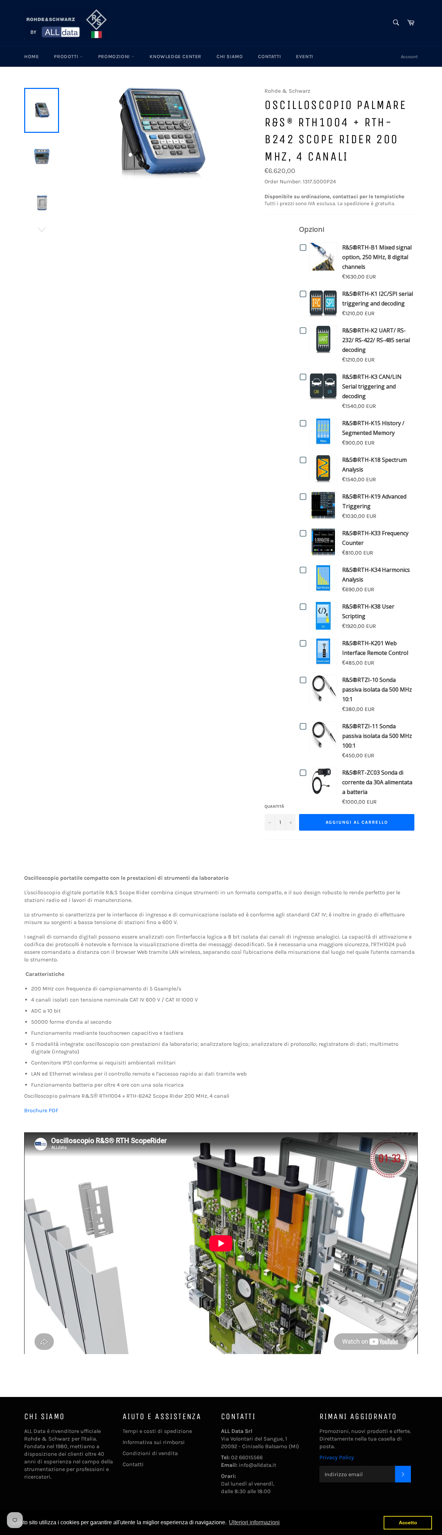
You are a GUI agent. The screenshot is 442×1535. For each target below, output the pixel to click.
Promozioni (115, 57)
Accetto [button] (408, 1522)
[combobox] (395, 23)
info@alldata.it (257, 1465)
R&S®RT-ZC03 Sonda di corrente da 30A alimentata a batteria (377, 782)
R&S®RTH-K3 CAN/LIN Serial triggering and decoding (372, 386)
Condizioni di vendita (150, 1453)
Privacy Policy (336, 1457)
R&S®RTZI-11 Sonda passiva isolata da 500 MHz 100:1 (377, 735)
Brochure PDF (41, 1110)
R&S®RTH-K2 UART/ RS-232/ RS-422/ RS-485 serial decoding (376, 340)
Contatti (269, 57)
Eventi (304, 57)
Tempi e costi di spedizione (157, 1431)
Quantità (274, 806)
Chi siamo (230, 57)
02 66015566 (247, 1457)
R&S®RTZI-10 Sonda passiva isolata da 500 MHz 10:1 (377, 689)
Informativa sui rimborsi (154, 1442)
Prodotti (66, 57)
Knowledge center (175, 57)
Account (409, 56)
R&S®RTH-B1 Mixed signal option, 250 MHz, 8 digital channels (377, 257)
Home (31, 57)
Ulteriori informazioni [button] (254, 1522)
